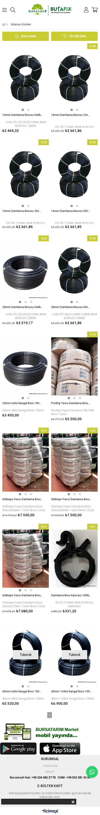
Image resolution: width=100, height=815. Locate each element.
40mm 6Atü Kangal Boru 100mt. (22, 691)
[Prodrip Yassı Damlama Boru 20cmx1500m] (74, 366)
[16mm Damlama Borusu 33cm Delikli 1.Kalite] (74, 78)
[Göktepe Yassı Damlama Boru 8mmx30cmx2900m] (74, 462)
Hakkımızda (50, 766)
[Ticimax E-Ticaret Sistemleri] (50, 811)
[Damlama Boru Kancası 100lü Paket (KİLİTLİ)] (74, 559)
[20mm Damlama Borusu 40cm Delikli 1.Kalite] (74, 270)
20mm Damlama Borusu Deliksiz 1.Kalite (22, 307)
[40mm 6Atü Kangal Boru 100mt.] (25, 655)
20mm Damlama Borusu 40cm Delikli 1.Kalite (71, 307)
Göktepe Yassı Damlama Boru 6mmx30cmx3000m (22, 499)
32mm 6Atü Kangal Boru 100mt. (22, 403)
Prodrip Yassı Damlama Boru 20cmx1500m (71, 403)
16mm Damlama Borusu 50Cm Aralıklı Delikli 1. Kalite (71, 211)
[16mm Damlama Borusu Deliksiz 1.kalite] (25, 78)
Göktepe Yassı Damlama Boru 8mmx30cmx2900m (71, 499)
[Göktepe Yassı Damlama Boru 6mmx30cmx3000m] (25, 462)
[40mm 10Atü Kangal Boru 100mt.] (74, 655)
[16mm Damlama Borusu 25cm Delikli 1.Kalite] (25, 174)
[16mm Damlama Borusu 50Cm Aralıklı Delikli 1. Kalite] (74, 174)
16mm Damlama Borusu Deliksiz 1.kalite (22, 115)
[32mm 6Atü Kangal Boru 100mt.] (25, 366)
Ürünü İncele (35, 89)
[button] (23, 109)
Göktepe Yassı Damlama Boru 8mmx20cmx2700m (22, 595)
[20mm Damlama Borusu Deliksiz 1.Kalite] (25, 270)
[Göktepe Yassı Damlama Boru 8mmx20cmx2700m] (25, 559)
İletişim (50, 771)
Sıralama (28, 36)
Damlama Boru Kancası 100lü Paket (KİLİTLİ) (71, 595)
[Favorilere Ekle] (26, 89)
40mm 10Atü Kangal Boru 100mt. (71, 691)
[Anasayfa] (6, 24)
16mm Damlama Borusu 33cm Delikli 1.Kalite (71, 115)
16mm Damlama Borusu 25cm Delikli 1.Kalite (22, 211)
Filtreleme (77, 36)
